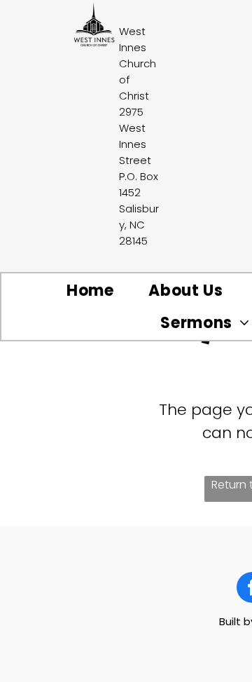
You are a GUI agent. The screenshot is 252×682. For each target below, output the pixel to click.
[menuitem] (90, 291)
